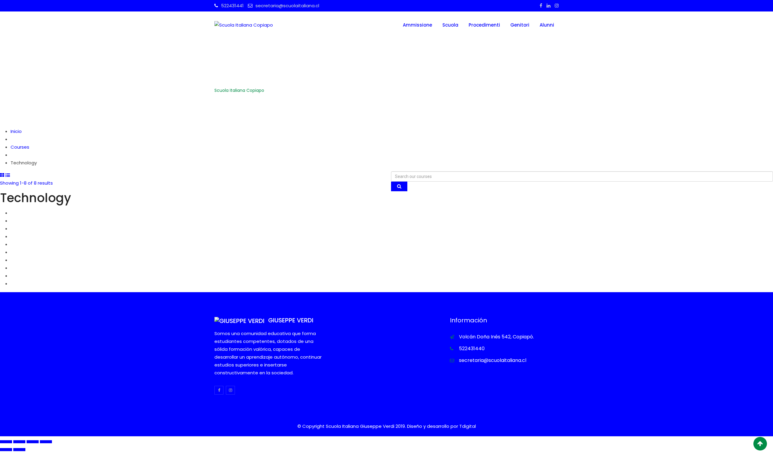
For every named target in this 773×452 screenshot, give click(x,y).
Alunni (547, 25)
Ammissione (417, 25)
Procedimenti (484, 25)
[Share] (19, 441)
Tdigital (467, 426)
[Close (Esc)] (6, 441)
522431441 (232, 5)
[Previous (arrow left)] (6, 449)
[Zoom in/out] (46, 441)
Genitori (519, 25)
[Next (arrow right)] (19, 449)
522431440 (472, 348)
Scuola (450, 25)
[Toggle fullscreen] (33, 441)
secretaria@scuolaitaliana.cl (287, 5)
